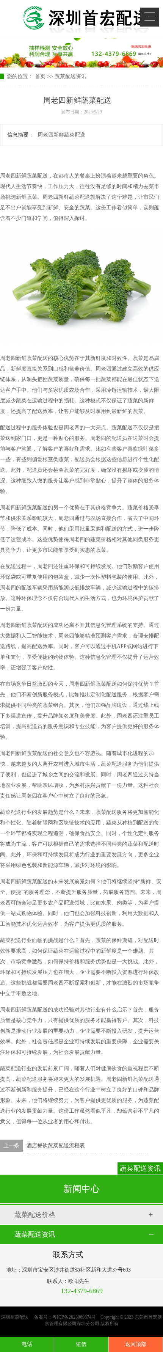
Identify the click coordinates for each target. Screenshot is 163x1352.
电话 (27, 1344)
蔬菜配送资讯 (70, 76)
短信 (81, 1344)
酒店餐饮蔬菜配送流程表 (56, 1145)
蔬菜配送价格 (34, 1215)
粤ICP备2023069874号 (74, 1317)
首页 (40, 76)
